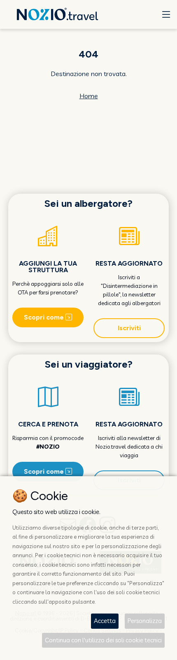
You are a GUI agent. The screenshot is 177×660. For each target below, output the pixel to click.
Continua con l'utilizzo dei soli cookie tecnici (103, 640)
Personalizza (145, 621)
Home (88, 96)
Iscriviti (129, 328)
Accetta (105, 621)
